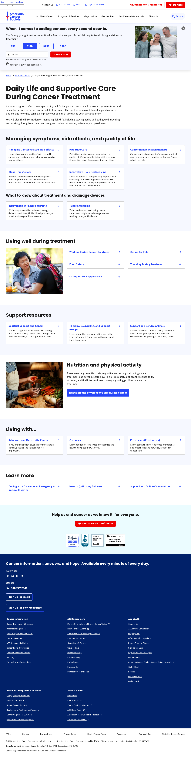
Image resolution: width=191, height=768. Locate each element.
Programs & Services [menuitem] (68, 16)
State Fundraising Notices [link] (173, 734)
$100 (30, 46)
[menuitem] (15, 16)
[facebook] (17, 576)
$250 (46, 46)
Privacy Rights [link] (70, 734)
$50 (13, 46)
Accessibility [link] (122, 734)
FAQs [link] (8, 734)
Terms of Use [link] (145, 734)
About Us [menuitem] (153, 16)
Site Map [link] (25, 734)
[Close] (183, 28)
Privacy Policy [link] (46, 734)
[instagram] (12, 576)
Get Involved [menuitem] (107, 16)
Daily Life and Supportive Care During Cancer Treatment (58, 75)
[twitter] (8, 576)
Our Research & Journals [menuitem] (131, 16)
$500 (63, 46)
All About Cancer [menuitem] (44, 16)
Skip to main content (12, 2)
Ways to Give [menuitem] (90, 16)
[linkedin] (22, 576)
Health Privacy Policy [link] (96, 734)
